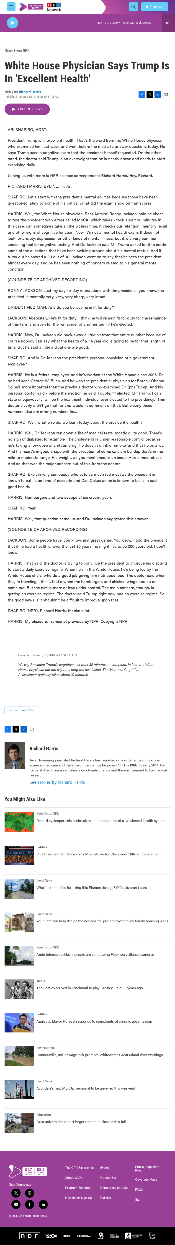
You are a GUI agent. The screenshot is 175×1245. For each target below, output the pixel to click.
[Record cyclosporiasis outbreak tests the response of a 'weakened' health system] (19, 822)
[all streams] (168, 23)
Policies (105, 1197)
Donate (156, 7)
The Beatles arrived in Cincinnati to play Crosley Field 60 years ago (89, 987)
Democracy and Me (114, 1187)
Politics (41, 847)
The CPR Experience (79, 1167)
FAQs (139, 1189)
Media (40, 981)
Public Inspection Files (147, 1168)
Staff (138, 1199)
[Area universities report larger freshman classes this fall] (19, 1123)
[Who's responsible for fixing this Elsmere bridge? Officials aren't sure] (19, 889)
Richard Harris (30, 92)
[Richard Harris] (15, 755)
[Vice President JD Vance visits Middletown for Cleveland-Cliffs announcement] (19, 855)
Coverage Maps (146, 1179)
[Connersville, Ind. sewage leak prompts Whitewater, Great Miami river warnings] (19, 1056)
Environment (45, 1048)
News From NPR (17, 50)
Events (105, 1167)
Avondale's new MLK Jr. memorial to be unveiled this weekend (85, 1088)
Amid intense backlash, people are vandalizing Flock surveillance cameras (95, 954)
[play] (12, 22)
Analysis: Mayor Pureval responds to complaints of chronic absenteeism (94, 1021)
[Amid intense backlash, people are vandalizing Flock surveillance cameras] (19, 956)
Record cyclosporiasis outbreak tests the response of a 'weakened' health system (101, 820)
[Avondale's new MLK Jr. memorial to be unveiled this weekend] (19, 1089)
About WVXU (74, 1177)
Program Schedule (78, 1187)
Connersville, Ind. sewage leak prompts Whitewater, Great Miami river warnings (99, 1054)
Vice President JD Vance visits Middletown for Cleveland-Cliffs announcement (98, 854)
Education (43, 1115)
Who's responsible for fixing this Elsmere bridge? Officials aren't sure (91, 887)
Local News (44, 880)
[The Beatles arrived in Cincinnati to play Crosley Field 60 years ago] (19, 989)
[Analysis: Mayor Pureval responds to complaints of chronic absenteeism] (19, 1022)
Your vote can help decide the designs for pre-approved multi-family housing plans (102, 920)
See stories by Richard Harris (57, 782)
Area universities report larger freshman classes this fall (81, 1121)
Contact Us (108, 1177)
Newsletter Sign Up (78, 1197)
